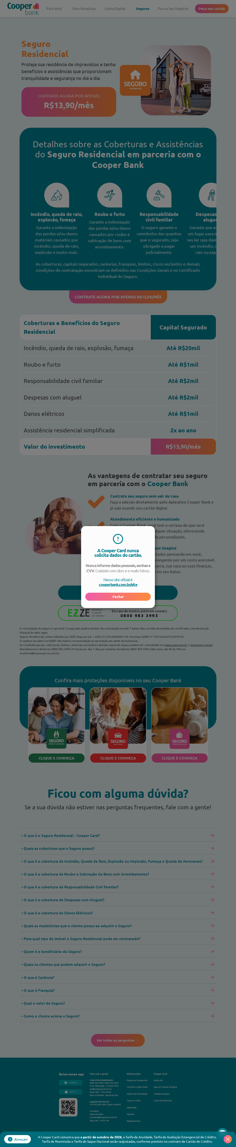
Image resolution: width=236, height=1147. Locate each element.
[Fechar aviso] (228, 1139)
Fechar (118, 596)
